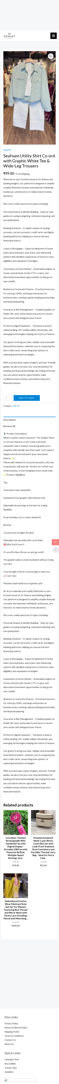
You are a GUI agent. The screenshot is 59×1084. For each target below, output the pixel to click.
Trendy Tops (11, 1067)
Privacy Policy (11, 1023)
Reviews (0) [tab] (9, 426)
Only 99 (7, 150)
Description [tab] (9, 420)
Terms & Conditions (14, 1036)
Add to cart (26, 398)
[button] (50, 56)
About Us (9, 1044)
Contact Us (10, 1040)
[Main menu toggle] (53, 36)
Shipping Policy (12, 1031)
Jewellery (9, 1072)
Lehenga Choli (11, 1059)
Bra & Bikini (10, 1063)
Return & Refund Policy (16, 1027)
